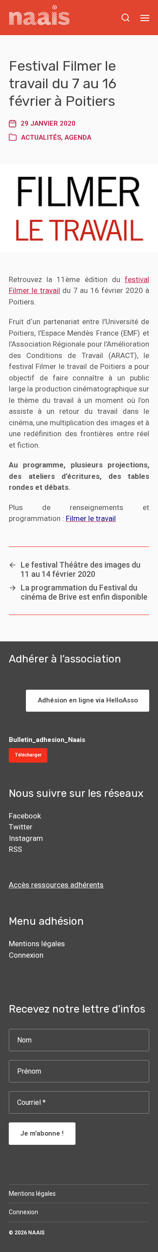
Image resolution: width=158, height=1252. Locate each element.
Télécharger (28, 755)
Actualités (41, 137)
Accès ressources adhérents (56, 884)
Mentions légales (37, 943)
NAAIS (36, 1233)
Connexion (26, 955)
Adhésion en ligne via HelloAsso (88, 700)
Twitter (20, 826)
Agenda (78, 137)
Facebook (25, 815)
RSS (15, 849)
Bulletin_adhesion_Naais (47, 740)
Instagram (26, 838)
